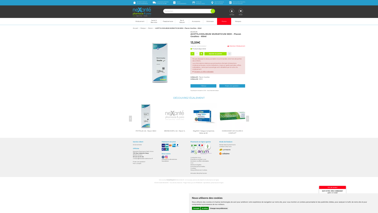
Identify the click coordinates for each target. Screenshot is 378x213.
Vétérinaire (210, 21)
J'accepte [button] (196, 208)
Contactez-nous (195, 157)
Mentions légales (195, 164)
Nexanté (166, 182)
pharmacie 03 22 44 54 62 (219, 2)
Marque (143, 28)
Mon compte (137, 163)
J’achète (145, 127)
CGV (191, 163)
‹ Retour (203, 86)
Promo (224, 21)
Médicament (139, 21)
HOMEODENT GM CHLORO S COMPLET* (232, 132)
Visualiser (232, 127)
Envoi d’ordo (181, 2)
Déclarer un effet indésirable (204, 72)
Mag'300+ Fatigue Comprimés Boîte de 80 (203, 132)
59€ (163, 2)
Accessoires (196, 21)
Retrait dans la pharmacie (227, 144)
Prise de (200, 2)
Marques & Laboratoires (169, 159)
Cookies (193, 168)
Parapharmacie (168, 21)
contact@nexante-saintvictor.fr (143, 158)
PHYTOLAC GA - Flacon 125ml (146, 131)
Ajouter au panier (215, 54)
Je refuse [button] (205, 208)
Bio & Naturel (182, 21)
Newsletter (165, 161)
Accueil (135, 28)
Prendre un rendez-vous (198, 159)
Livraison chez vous (225, 146)
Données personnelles (197, 166)
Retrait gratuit (142, 2)
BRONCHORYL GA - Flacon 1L (174, 131)
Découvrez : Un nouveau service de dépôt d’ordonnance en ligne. (189, 180)
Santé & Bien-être (154, 21)
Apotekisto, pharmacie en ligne (213, 182)
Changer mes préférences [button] (218, 208)
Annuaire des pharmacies (198, 173)
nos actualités (239, 2)
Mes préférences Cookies (198, 170)
